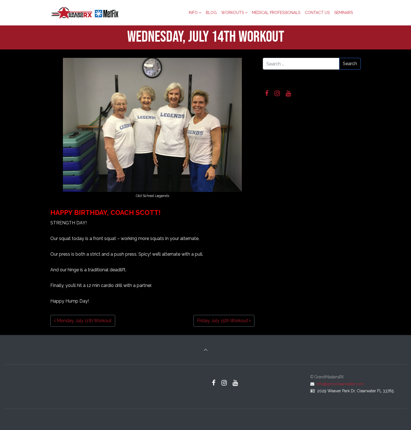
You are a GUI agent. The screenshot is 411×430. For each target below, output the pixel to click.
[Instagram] (277, 93)
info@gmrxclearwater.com (340, 384)
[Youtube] (289, 93)
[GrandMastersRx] (85, 12)
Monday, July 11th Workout (84, 320)
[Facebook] (267, 93)
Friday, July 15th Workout (223, 320)
